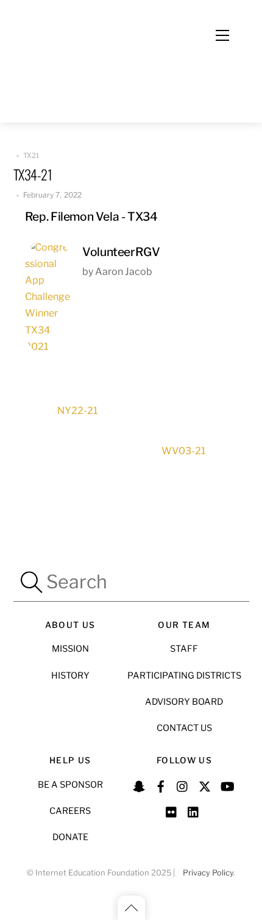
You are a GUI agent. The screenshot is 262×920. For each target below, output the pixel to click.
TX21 (31, 155)
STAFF (184, 648)
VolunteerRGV (121, 251)
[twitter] (204, 785)
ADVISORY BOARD (184, 701)
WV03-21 (183, 451)
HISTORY (70, 675)
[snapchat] (138, 785)
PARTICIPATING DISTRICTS (184, 675)
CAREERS (70, 810)
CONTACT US (184, 727)
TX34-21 (32, 174)
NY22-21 (77, 410)
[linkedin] (193, 810)
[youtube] (226, 785)
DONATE (70, 837)
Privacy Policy (208, 872)
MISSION (70, 648)
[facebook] (160, 785)
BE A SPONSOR (70, 784)
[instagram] (182, 785)
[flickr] (171, 810)
